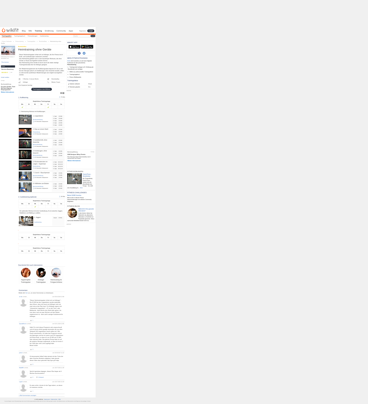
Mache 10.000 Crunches (74, 195)
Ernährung (49, 31)
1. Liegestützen (38, 116)
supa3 (20, 381)
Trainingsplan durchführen (42, 89)
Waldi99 (21, 367)
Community (61, 31)
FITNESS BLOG (73, 206)
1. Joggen (37, 217)
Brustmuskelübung (38, 119)
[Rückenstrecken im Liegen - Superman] (25, 165)
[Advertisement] (48, 13)
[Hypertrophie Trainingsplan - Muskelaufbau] (26, 273)
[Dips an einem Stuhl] (25, 132)
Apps (71, 31)
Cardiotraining (44, 36)
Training (38, 31)
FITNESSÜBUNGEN (75, 171)
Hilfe (59, 399)
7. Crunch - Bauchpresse (41, 172)
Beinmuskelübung (37, 144)
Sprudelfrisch (22, 323)
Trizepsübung (36, 132)
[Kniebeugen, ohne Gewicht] (25, 154)
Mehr (81, 188)
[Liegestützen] (25, 119)
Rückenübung (36, 166)
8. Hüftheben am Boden (41, 183)
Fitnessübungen (32, 36)
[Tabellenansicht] (61, 93)
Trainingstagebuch (19, 36)
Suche (76, 36)
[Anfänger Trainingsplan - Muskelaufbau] (41, 273)
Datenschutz (54, 399)
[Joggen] (26, 221)
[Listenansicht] (63, 93)
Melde (69, 61)
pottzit (21, 352)
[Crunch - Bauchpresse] (25, 176)
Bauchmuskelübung (38, 175)
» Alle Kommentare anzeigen (27, 395)
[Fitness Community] (10, 30)
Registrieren (82, 31)
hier (27, 293)
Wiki (30, 31)
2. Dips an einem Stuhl (40, 129)
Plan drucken (5, 62)
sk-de (20, 296)
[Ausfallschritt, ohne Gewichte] (25, 143)
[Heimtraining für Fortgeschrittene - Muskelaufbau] (56, 273)
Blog (24, 31)
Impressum (47, 399)
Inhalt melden (5, 77)
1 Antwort (41, 377)
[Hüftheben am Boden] (25, 187)
